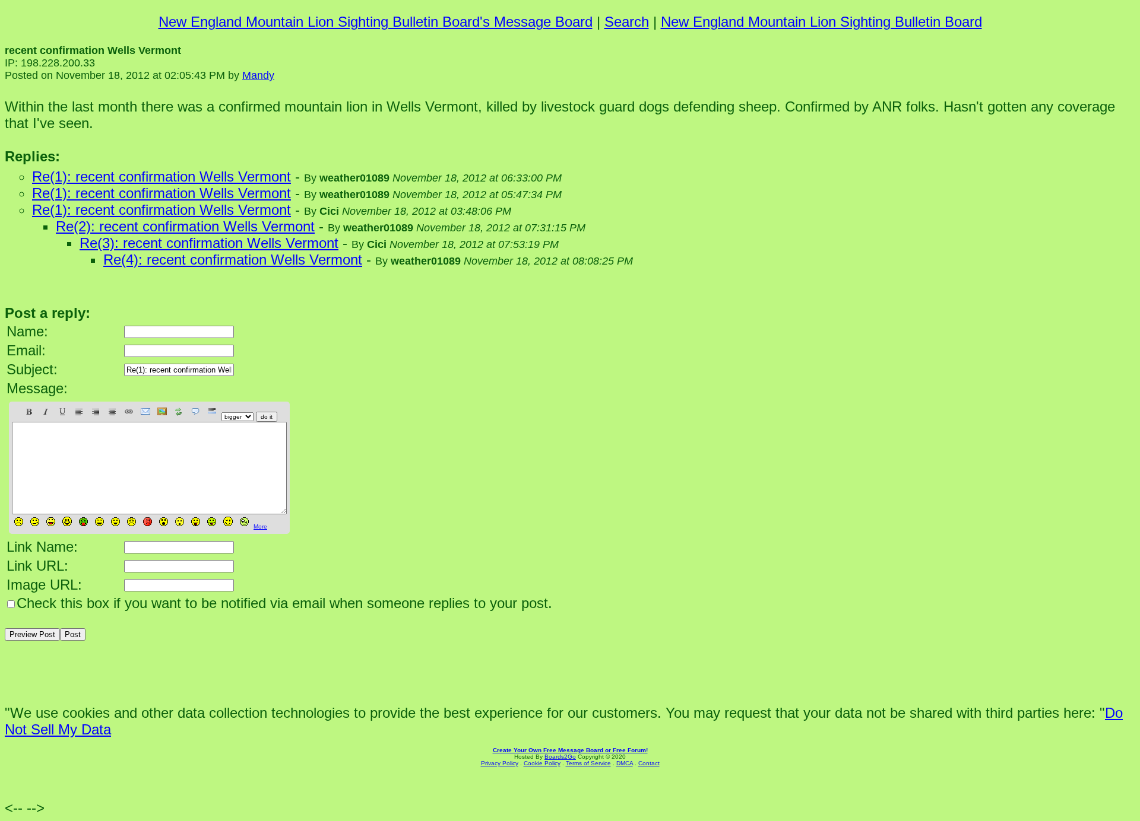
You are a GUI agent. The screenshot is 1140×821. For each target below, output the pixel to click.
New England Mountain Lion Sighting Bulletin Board (821, 22)
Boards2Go (560, 756)
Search (626, 22)
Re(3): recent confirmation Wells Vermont (209, 243)
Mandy (258, 75)
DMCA (624, 763)
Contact (649, 763)
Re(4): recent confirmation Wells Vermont (232, 260)
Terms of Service (588, 763)
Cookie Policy (542, 763)
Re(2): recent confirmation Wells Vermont (185, 226)
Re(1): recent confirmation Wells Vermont (161, 176)
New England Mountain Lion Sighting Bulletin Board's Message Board (376, 22)
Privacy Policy (499, 763)
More (260, 526)
